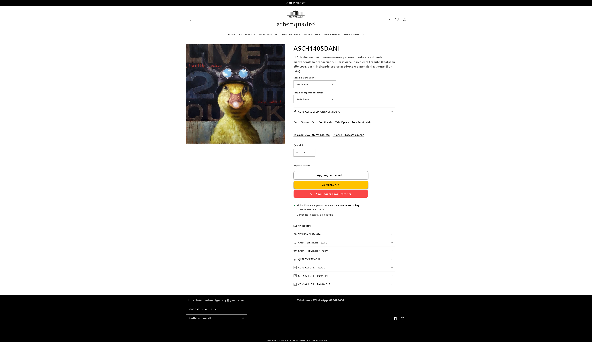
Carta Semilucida (321, 122)
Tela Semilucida (361, 122)
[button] (189, 19)
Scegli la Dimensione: (305, 77)
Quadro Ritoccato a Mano (348, 134)
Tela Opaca (342, 122)
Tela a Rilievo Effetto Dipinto (312, 134)
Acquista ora (330, 184)
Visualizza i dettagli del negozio (315, 214)
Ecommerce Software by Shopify (312, 340)
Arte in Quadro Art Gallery (284, 340)
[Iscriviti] (243, 318)
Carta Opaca (301, 122)
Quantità (298, 145)
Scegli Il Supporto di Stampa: (309, 92)
